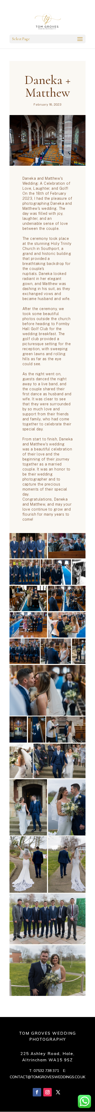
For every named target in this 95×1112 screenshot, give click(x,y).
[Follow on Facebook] (37, 1092)
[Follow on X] (58, 1092)
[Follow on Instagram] (47, 1092)
